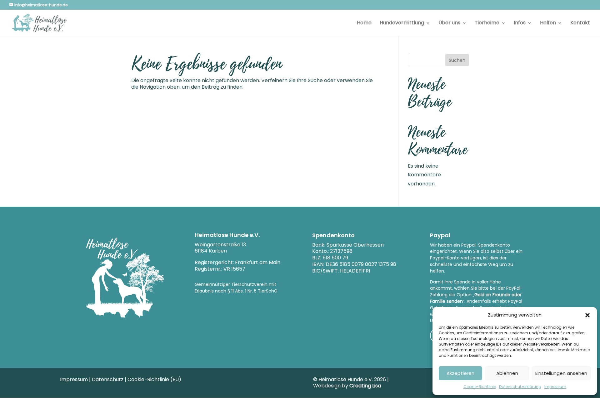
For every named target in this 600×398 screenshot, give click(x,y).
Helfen (548, 23)
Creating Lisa (365, 385)
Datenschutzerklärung (520, 386)
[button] (587, 315)
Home (364, 23)
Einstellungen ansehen (561, 373)
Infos (520, 23)
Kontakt (580, 23)
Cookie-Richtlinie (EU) (154, 379)
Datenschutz (107, 379)
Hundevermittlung (402, 23)
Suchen (457, 60)
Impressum (555, 386)
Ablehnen (507, 373)
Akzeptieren (460, 373)
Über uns (449, 23)
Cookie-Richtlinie (479, 386)
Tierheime (487, 23)
